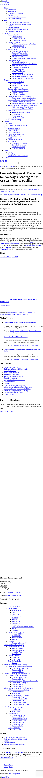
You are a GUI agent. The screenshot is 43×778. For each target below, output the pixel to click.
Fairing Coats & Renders (16, 632)
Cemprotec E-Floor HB (19, 699)
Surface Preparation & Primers (17, 708)
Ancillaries (7, 706)
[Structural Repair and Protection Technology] (3, 1)
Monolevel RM (17, 637)
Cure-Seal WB (16, 729)
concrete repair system (33, 245)
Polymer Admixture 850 (19, 643)
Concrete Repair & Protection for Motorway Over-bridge (20, 322)
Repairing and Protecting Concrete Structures (19, 312)
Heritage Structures (10, 371)
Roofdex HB (16, 693)
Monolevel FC (26, 314)
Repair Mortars (13, 609)
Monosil (14, 663)
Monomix (15, 619)
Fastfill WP (15, 614)
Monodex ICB (16, 654)
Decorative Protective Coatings (14, 392)
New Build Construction (12, 372)
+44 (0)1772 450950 (13, 592)
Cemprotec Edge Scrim (19, 719)
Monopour (15, 625)
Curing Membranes (14, 728)
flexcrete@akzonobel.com (13, 596)
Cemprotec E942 (17, 670)
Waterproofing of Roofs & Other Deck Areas (18, 387)
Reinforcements (13, 713)
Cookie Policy (8, 765)
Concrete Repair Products (12, 607)
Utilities (6, 383)
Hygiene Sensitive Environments (14, 380)
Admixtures (11, 641)
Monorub (15, 639)
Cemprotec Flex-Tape (19, 720)
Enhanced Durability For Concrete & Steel (17, 673)
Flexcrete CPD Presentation (14, 752)
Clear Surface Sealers (15, 661)
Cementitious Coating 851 (20, 668)
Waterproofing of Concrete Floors (18, 695)
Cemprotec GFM (17, 724)
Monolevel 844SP (17, 634)
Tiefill (14, 628)
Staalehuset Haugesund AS (9, 257)
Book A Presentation (6, 758)
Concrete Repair (27, 189)
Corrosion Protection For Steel (17, 675)
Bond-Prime (16, 711)
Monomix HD (16, 621)
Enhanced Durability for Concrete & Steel (17, 389)
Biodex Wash (16, 710)
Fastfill (14, 612)
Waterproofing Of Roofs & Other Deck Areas (18, 688)
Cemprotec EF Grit (18, 701)
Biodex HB (15, 657)
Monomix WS (16, 623)
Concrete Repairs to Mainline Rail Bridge (16, 337)
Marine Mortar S (17, 616)
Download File (5, 305)
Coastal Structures (9, 381)
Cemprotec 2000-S (18, 717)
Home (2, 166)
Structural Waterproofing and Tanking (16, 391)
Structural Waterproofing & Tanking (15, 664)
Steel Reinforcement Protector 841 (23, 627)
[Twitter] (5, 761)
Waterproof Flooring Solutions (13, 376)
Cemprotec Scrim (17, 726)
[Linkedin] (9, 761)
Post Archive (10, 166)
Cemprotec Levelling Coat (20, 704)
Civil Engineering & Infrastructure (19, 331)
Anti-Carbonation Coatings (16, 646)
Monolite (19, 314)
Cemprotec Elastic (18, 672)
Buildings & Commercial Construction (16, 369)
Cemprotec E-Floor (18, 697)
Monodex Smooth (17, 648)
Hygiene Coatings (13, 655)
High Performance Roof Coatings (18, 690)
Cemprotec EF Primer (19, 702)
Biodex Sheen (16, 659)
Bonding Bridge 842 (18, 610)
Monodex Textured (18, 650)
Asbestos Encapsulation (11, 374)
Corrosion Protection (10, 378)
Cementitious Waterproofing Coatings (20, 666)
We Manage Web (14, 773)
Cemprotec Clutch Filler (19, 677)
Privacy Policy (8, 767)
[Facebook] (2, 761)
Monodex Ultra (17, 652)
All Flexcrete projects (11, 367)
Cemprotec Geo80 (18, 722)
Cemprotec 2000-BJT (19, 715)
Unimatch (15, 630)
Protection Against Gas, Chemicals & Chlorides (23, 681)
